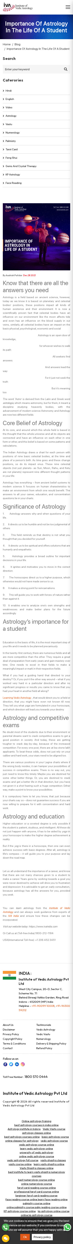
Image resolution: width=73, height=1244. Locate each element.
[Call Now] (5, 1227)
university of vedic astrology (36, 1152)
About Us (8, 1025)
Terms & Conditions (14, 1043)
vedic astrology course (54, 1140)
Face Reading (14, 182)
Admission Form (5, 1238)
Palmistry (11, 140)
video (9, 107)
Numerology (13, 132)
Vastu (9, 124)
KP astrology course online (20, 1211)
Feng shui (11, 157)
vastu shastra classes (53, 1160)
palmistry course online (36, 1203)
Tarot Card (12, 149)
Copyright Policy (12, 1039)
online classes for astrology (22, 1140)
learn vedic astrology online (36, 1148)
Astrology (11, 115)
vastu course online (20, 1164)
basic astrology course (55, 1136)
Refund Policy (44, 1048)
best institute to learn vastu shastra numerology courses (36, 1174)
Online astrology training (36, 1121)
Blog (17, 44)
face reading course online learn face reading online (36, 1199)
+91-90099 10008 (43, 1006)
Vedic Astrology (45, 1029)
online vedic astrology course (36, 1156)
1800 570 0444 (36, 1077)
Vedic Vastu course (54, 1129)
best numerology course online (36, 1180)
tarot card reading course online (36, 1187)
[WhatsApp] (67, 1227)
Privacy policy (42, 1237)
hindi (9, 90)
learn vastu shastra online (49, 1164)
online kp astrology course (36, 1215)
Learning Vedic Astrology (17, 697)
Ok (25, 1237)
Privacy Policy (11, 1034)
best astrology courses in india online (36, 1125)
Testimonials (43, 1025)
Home (7, 44)
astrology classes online (36, 1133)
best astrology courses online (22, 1136)
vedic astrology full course (22, 1160)
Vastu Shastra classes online (37, 1168)
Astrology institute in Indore (24, 1129)
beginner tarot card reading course (36, 1195)
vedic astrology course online (36, 1144)
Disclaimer (9, 1029)
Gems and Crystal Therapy (21, 166)
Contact (8, 1048)
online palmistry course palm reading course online (37, 1207)
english (10, 99)
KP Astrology (13, 174)
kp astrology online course (53, 1211)
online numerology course (36, 1183)
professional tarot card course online (36, 1191)
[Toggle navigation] (68, 7)
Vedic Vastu (43, 1034)
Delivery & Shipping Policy (51, 1043)
